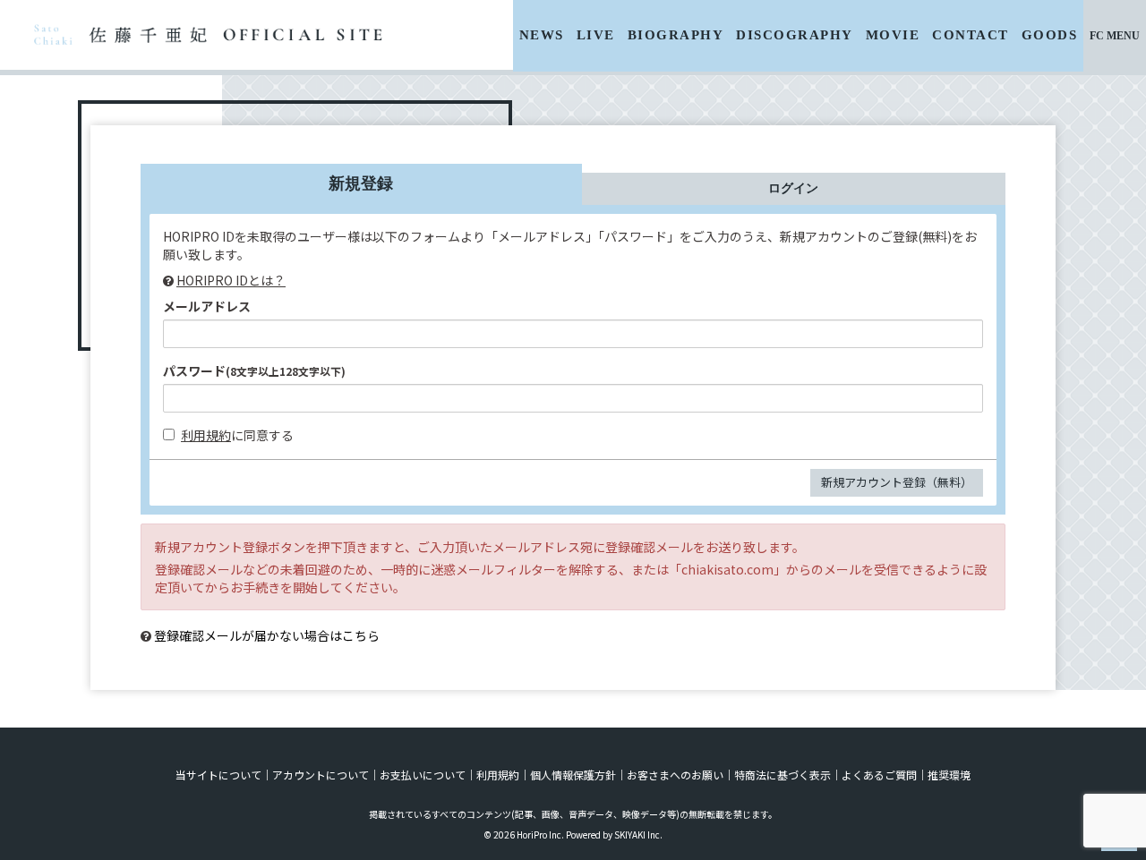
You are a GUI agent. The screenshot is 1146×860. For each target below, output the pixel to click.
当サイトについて (218, 774)
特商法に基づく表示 (782, 774)
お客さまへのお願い (675, 774)
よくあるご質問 (879, 774)
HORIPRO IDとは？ (231, 280)
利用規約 (206, 435)
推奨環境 (949, 774)
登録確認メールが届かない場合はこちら (267, 635)
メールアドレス (207, 306)
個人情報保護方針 (573, 774)
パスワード (254, 370)
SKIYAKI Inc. (638, 834)
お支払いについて (423, 774)
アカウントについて (320, 774)
